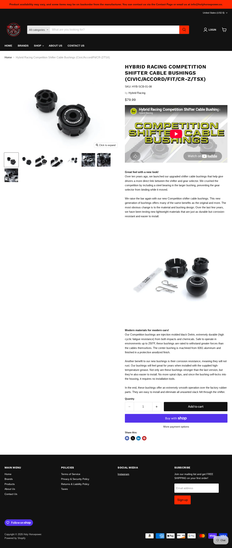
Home (8, 45)
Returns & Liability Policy (75, 484)
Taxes (64, 488)
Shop (38, 45)
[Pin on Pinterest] (144, 438)
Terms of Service (70, 474)
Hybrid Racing (137, 92)
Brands (23, 45)
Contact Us (76, 45)
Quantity (129, 398)
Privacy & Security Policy (75, 479)
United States (214, 13)
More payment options (176, 426)
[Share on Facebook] (127, 438)
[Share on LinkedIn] (138, 438)
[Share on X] (133, 438)
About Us (55, 45)
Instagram (123, 474)
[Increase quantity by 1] (156, 406)
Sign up (182, 500)
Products (10, 484)
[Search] (184, 30)
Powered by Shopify (15, 538)
